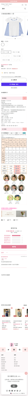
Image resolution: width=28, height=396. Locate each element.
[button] (4, 64)
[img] (4, 256)
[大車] (25, 5)
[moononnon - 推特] (8, 349)
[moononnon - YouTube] (14, 349)
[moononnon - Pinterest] (25, 349)
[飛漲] (22, 35)
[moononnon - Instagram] (3, 349)
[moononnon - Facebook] (19, 349)
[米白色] (2, 44)
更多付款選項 (14, 87)
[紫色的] (6, 44)
